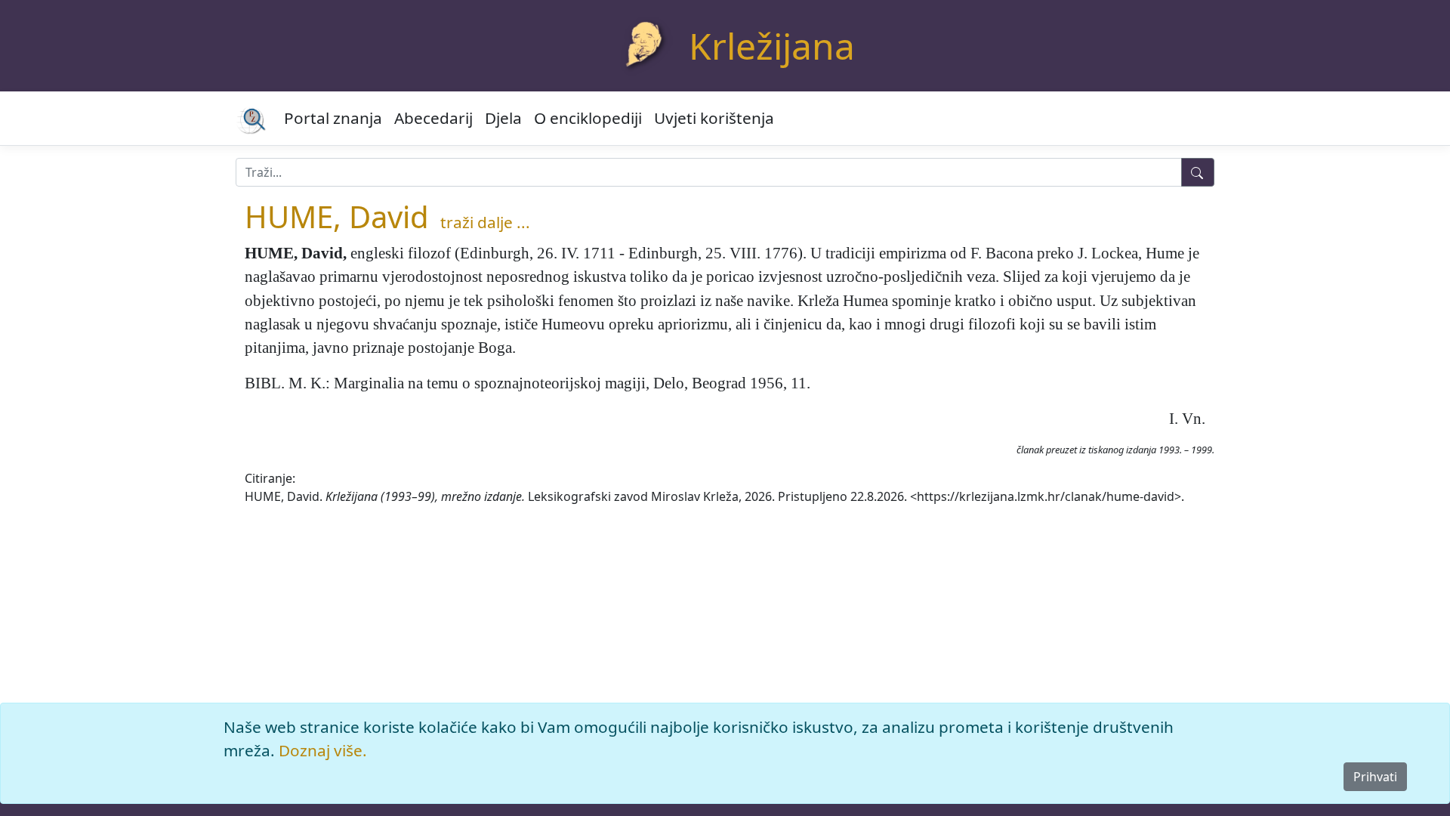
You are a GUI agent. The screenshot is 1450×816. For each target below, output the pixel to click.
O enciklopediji (588, 117)
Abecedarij (433, 117)
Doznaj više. (323, 750)
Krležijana (772, 45)
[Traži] (1197, 172)
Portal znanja (333, 117)
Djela (503, 117)
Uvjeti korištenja (714, 117)
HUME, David (337, 216)
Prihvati (1375, 776)
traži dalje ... (485, 222)
